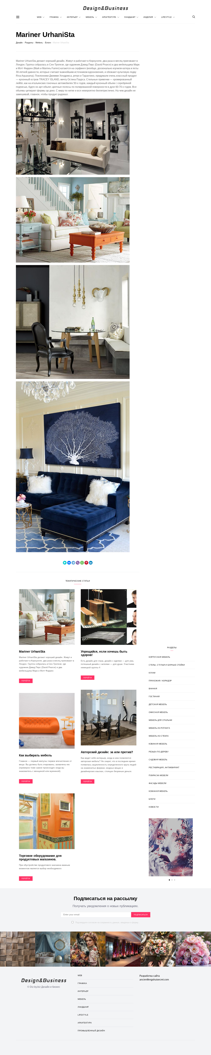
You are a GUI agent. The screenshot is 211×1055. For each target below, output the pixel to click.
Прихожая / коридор (160, 681)
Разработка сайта (149, 976)
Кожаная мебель (158, 791)
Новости (154, 807)
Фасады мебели (158, 783)
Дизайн (19, 42)
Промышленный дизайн (91, 1031)
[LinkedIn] (91, 563)
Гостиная (154, 696)
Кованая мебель (158, 744)
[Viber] (78, 563)
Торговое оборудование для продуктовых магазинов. (40, 857)
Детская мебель (158, 704)
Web (39, 17)
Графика (54, 17)
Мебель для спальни (160, 720)
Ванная (153, 689)
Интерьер (72, 17)
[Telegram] (73, 563)
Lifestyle (166, 17)
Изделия (148, 17)
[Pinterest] (86, 563)
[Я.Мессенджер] (65, 563)
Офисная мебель (158, 712)
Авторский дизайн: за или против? (107, 752)
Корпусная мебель (159, 657)
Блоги (48, 42)
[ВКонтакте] (69, 563)
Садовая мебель (158, 760)
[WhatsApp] (82, 563)
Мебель (90, 17)
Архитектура (109, 17)
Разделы (29, 42)
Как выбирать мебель (35, 755)
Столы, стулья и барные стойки (167, 665)
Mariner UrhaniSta (32, 651)
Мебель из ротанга (159, 728)
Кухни (152, 673)
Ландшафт (129, 17)
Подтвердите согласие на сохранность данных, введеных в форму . (107, 922)
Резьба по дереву (159, 752)
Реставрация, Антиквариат (164, 767)
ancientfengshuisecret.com (154, 979)
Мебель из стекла (159, 736)
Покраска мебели (158, 775)
